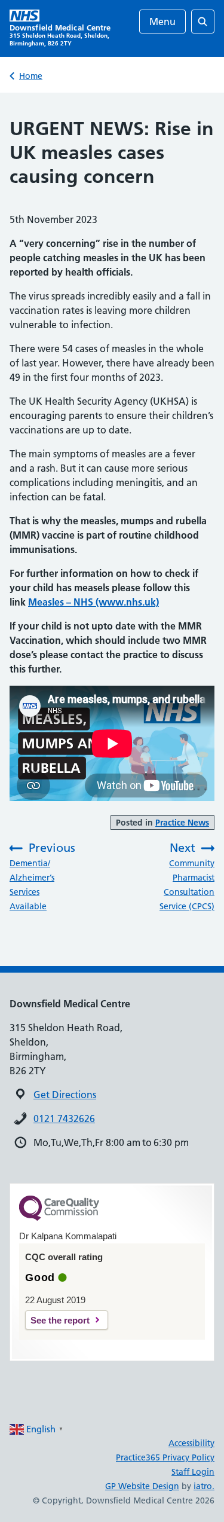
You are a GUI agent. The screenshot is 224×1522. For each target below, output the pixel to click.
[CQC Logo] (59, 1218)
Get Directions (64, 1095)
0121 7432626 (64, 1118)
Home (30, 76)
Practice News (182, 822)
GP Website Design (142, 1486)
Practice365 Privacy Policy (165, 1457)
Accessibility (191, 1443)
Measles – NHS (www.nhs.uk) (93, 602)
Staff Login (192, 1471)
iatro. (204, 1486)
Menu (162, 21)
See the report (60, 1320)
